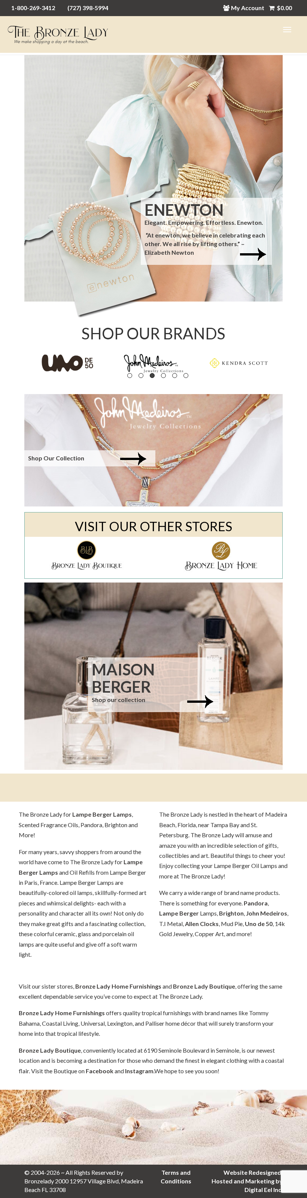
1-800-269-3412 (33, 7)
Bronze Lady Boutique (204, 986)
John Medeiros (266, 913)
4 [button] (163, 375)
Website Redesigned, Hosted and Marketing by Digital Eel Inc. (247, 1181)
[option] (67, 363)
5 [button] (174, 375)
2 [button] (141, 375)
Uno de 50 (259, 923)
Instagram (139, 1070)
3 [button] (152, 375)
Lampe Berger (179, 913)
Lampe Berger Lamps (102, 814)
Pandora (256, 903)
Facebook (99, 1070)
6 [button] (185, 375)
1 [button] (129, 375)
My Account (247, 7)
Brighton (231, 913)
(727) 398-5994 (87, 7)
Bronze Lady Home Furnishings (118, 986)
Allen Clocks (202, 923)
